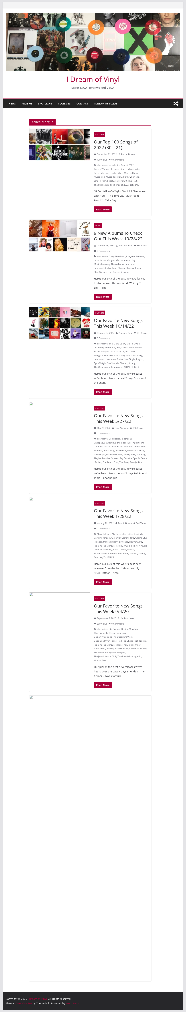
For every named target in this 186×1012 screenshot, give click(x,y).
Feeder (98, 541)
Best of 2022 (127, 165)
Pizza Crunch (119, 549)
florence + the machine (122, 169)
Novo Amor (99, 648)
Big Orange (114, 629)
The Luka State (101, 184)
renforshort (116, 553)
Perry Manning (138, 454)
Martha (119, 260)
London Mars (116, 173)
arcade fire (114, 165)
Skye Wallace (100, 272)
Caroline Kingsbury (103, 537)
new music (130, 264)
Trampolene (117, 367)
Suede (144, 458)
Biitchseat (127, 438)
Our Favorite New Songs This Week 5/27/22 (118, 418)
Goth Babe (110, 347)
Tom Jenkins (136, 462)
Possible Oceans (110, 458)
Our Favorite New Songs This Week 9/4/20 (118, 608)
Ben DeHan (114, 438)
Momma (98, 450)
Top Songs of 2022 (119, 184)
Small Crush (100, 180)
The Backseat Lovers (118, 272)
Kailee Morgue (101, 173)
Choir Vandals (101, 633)
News (12, 103)
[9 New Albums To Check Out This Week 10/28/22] (59, 236)
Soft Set (133, 553)
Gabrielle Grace (102, 446)
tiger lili (137, 656)
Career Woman (101, 169)
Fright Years (138, 442)
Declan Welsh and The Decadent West (113, 636)
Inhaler (138, 347)
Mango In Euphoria (103, 355)
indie (137, 169)
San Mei (135, 176)
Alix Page (116, 533)
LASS (112, 351)
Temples (121, 652)
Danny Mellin (126, 343)
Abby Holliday (104, 533)
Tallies (98, 462)
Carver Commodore (124, 537)
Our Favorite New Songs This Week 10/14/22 (118, 323)
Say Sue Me (113, 363)
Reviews (27, 103)
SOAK (125, 553)
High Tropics (140, 640)
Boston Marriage (129, 629)
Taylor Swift (121, 180)
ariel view (113, 343)
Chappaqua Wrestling (105, 442)
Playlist (126, 176)
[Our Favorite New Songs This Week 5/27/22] (59, 418)
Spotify (110, 180)
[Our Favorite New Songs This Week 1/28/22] (59, 513)
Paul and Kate (125, 245)
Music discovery (114, 176)
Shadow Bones (133, 268)
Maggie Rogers (131, 173)
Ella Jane (130, 256)
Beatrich (138, 533)
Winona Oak (100, 660)
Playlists (64, 103)
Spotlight (45, 103)
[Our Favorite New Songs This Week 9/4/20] (59, 608)
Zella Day (134, 184)
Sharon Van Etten (138, 648)
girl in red (99, 347)
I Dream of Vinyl (93, 79)
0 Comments (117, 159)
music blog (99, 176)
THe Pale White (125, 656)
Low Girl (133, 351)
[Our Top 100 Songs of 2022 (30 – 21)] (59, 144)
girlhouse (123, 541)
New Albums (117, 264)
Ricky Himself (121, 648)
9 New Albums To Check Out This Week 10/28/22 (118, 236)
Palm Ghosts (118, 268)
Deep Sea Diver (102, 640)
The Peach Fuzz (110, 462)
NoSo (127, 454)
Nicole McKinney (114, 454)
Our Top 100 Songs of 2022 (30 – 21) (116, 144)
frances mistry (110, 541)
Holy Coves (122, 347)
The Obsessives (102, 367)
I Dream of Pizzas (105, 103)
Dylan (137, 343)
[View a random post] (176, 103)
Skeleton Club (101, 652)
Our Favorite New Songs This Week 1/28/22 (118, 513)
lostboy (119, 545)
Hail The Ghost (125, 640)
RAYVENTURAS (101, 553)
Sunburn (98, 557)
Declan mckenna (117, 633)
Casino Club (141, 537)
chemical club (124, 442)
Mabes (119, 644)
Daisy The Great (117, 256)
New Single (129, 359)
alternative (102, 165)
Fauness (140, 256)
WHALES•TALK (131, 367)
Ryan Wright (100, 363)
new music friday (102, 268)
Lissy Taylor (122, 351)
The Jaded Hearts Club (105, 656)
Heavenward (135, 541)
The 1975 (133, 180)
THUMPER (109, 557)
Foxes (114, 640)
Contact (82, 103)
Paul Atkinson (128, 154)
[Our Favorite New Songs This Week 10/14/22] (59, 323)
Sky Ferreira (126, 458)
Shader (123, 363)
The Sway (124, 462)
